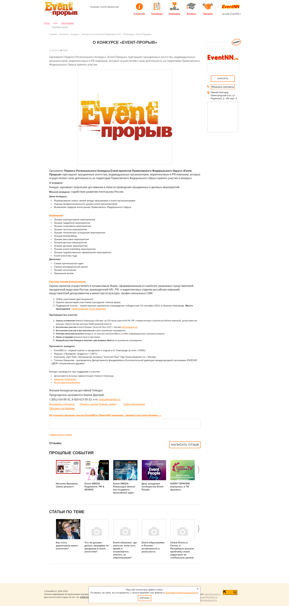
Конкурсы (75, 34)
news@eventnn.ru (109, 399)
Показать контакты (223, 86)
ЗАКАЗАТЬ (222, 78)
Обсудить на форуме (62, 408)
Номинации (174, 13)
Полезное (64, 34)
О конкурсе (139, 13)
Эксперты (191, 13)
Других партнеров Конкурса (67, 382)
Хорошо (144, 598)
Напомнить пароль (60, 27)
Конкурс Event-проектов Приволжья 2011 (101, 34)
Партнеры (208, 13)
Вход (47, 23)
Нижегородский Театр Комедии (88, 308)
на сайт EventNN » (231, 13)
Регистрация (67, 23)
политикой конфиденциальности (181, 592)
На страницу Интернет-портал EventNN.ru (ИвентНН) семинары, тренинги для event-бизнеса (105, 415)
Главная (53, 34)
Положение (157, 13)
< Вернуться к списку (60, 434)
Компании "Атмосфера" (65, 379)
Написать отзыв (185, 444)
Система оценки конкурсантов (67, 281)
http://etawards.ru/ (129, 327)
